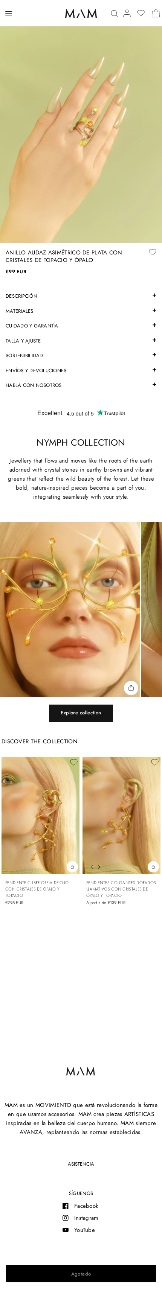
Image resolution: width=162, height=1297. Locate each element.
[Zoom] (81, 121)
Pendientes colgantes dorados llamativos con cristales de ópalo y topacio (121, 889)
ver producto (153, 866)
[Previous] (89, 866)
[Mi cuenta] (127, 13)
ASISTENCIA (81, 1164)
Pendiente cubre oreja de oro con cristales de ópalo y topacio (37, 889)
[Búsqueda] (114, 13)
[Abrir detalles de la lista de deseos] (141, 13)
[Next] (100, 866)
